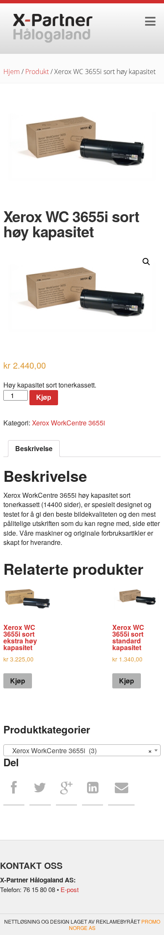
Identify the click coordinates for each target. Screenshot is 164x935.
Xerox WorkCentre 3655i (68, 423)
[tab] (34, 448)
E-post (70, 889)
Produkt (37, 71)
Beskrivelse (34, 448)
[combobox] (82, 750)
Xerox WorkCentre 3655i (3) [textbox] (79, 750)
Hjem (11, 71)
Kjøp (43, 397)
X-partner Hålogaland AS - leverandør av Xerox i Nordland (53, 28)
